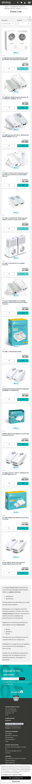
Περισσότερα (16, 781)
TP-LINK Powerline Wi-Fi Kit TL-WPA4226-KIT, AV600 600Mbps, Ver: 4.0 (15, 135)
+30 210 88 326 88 (15, 728)
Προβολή (19, 20)
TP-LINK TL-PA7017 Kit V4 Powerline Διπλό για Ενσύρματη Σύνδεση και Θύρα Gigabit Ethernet (15, 174)
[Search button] (18, 2)
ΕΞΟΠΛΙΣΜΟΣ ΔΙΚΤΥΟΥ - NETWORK (12, 8)
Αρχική (6, 6)
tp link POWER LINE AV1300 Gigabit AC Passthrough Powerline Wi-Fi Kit (13, 563)
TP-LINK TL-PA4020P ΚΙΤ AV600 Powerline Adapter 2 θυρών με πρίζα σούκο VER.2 (14, 218)
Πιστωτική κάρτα (9, 737)
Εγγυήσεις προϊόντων (10, 760)
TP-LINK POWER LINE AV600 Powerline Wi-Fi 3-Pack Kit (15, 518)
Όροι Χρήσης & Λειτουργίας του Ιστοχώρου (15, 758)
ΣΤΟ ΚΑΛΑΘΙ (22, 107)
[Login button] (25, 2)
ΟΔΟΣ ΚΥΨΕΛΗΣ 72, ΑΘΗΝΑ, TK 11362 (14, 723)
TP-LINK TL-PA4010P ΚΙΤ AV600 (11, 351)
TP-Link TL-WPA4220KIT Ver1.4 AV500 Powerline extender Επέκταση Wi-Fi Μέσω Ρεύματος (14, 302)
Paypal (6, 741)
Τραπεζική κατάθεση (10, 739)
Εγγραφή (22, 678)
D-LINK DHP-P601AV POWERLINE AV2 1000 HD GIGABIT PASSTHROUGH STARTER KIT (15, 58)
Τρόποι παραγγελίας (10, 762)
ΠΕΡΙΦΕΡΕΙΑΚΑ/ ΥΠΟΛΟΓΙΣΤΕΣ (17, 6)
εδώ (18, 772)
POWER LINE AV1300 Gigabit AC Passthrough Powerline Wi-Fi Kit (15, 434)
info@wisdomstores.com (15, 725)
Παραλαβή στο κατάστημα (11, 735)
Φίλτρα (30, 19)
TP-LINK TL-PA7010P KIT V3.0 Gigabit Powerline (13, 264)
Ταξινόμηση (4, 20)
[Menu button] (29, 2)
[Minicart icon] (21, 2)
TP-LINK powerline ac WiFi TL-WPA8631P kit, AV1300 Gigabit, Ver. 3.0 (15, 473)
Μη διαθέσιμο (22, 68)
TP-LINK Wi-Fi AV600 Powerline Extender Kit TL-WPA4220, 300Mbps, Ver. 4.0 (15, 97)
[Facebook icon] (21, 692)
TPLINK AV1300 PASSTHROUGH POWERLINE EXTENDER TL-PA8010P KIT (15, 389)
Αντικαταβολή (8, 733)
